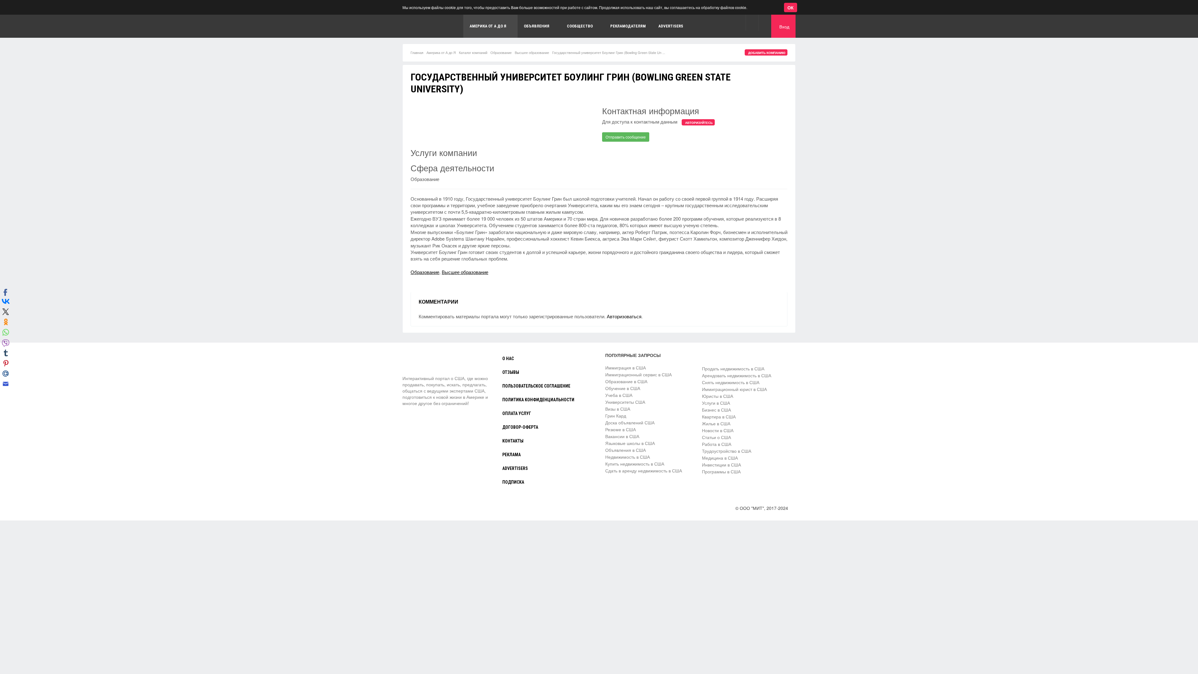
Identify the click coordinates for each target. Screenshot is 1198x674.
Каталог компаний (473, 52)
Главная (417, 52)
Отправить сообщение (626, 136)
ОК (790, 7)
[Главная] (429, 26)
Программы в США (721, 471)
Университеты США (625, 402)
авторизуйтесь (699, 122)
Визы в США (617, 409)
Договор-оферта (520, 427)
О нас (508, 358)
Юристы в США (717, 396)
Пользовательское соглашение (536, 385)
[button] (752, 23)
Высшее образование (532, 52)
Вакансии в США (622, 436)
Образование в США (626, 381)
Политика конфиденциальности (538, 399)
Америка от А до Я (441, 52)
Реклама (511, 454)
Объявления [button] (536, 26)
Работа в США (716, 444)
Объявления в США (625, 450)
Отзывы (510, 372)
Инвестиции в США (721, 465)
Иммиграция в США (625, 367)
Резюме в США (620, 429)
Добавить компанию (766, 53)
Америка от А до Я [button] (488, 26)
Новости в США (717, 430)
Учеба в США (618, 395)
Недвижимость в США (627, 457)
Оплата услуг (516, 413)
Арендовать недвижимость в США (736, 375)
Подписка (513, 482)
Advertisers (670, 26)
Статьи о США (716, 437)
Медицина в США (720, 458)
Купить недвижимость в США (634, 464)
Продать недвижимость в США (733, 368)
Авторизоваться (624, 316)
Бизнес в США (716, 410)
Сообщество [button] (580, 26)
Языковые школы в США (630, 443)
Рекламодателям (628, 26)
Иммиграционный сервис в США (638, 374)
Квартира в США (719, 416)
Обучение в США (622, 388)
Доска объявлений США (630, 422)
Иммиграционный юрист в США (734, 389)
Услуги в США (716, 403)
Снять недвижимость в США (730, 382)
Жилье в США (716, 423)
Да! (148, 35)
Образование (501, 52)
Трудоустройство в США (726, 451)
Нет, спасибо (116, 35)
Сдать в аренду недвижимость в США (643, 470)
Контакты (513, 440)
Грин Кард (615, 416)
